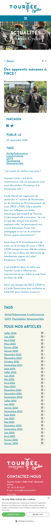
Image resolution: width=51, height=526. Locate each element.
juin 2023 (9, 418)
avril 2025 (9, 383)
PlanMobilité (13, 161)
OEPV (9, 158)
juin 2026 (9, 337)
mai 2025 (9, 379)
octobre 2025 (11, 362)
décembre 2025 (12, 354)
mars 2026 (10, 344)
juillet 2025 (10, 372)
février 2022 (11, 440)
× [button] (48, 498)
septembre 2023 (13, 411)
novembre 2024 (13, 394)
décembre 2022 (12, 425)
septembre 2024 (13, 397)
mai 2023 (9, 422)
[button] (25, 18)
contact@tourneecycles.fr (25, 490)
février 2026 (11, 347)
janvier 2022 (11, 443)
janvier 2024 (11, 408)
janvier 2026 (11, 351)
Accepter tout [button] (13, 514)
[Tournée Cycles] (26, 7)
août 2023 (9, 415)
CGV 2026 (11, 495)
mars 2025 (10, 386)
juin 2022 (9, 433)
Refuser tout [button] (38, 514)
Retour (10, 61)
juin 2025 (9, 376)
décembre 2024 (12, 390)
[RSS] (46, 61)
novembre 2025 (13, 358)
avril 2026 (9, 340)
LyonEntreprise (14, 156)
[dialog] (25, 511)
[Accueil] (43, 61)
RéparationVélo (14, 163)
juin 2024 (9, 404)
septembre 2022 (13, 429)
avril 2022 (9, 436)
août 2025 (9, 369)
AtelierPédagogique (17, 153)
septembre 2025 (13, 365)
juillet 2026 (10, 333)
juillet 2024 (10, 401)
